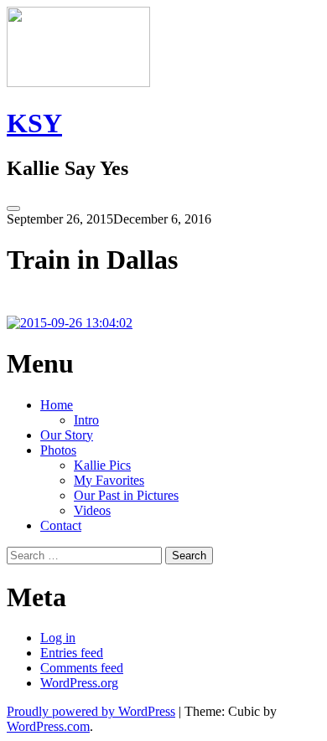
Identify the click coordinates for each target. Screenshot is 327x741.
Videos (92, 510)
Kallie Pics (102, 465)
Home (56, 405)
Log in (57, 637)
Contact (60, 525)
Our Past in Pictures (126, 495)
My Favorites (109, 480)
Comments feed (81, 668)
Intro (86, 420)
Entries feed (71, 653)
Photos (58, 450)
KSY (34, 123)
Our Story (66, 435)
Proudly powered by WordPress (91, 711)
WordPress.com (48, 726)
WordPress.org (79, 683)
